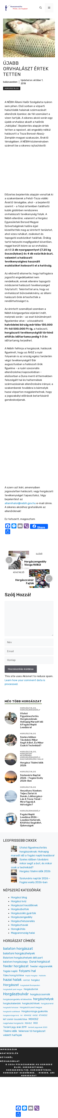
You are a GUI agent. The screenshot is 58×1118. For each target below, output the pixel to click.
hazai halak (12, 980)
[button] (40, 7)
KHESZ (35, 1015)
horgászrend (47, 1003)
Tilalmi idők (10, 1031)
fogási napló (10, 971)
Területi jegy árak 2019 (15, 1027)
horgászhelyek (43, 999)
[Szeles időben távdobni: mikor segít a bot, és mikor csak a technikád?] (14, 861)
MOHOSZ (33, 1019)
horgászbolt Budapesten (30, 985)
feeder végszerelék (41, 966)
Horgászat (11, 985)
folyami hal (27, 971)
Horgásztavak (19, 924)
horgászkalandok (12, 1003)
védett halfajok (12, 1035)
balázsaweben (10, 82)
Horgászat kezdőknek (24, 905)
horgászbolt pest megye (12, 989)
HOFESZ (26, 980)
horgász (35, 980)
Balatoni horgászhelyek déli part (23, 957)
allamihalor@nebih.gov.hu (20, 503)
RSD (35, 1023)
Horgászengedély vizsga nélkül (35, 563)
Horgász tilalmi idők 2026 (34, 871)
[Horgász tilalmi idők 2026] (14, 872)
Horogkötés (18, 929)
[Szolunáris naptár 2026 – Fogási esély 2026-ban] (14, 880)
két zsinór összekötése (15, 1019)
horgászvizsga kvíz (11, 1015)
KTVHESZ (43, 1015)
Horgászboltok (20, 909)
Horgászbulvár (16, 994)
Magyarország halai (23, 932)
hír (21, 1015)
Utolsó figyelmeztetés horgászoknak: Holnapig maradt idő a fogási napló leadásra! (31, 720)
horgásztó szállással (11, 1011)
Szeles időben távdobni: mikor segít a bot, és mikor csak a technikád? (32, 741)
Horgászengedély (21, 917)
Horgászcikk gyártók (23, 913)
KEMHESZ (27, 1015)
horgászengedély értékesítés (17, 999)
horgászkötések (31, 1003)
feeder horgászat (16, 966)
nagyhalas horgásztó (13, 1023)
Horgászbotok (31, 989)
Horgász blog (12, 88)
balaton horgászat (18, 948)
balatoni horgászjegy (15, 961)
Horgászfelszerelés (23, 921)
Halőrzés (42, 976)
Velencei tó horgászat (31, 1031)
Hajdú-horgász (31, 976)
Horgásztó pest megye (31, 1007)
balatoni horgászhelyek (19, 953)
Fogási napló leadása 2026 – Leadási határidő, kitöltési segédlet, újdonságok (31, 820)
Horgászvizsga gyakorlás (34, 1011)
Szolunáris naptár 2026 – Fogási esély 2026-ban (31, 778)
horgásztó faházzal (10, 1008)
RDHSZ (28, 1023)
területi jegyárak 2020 (37, 1027)
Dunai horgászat (39, 961)
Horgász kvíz (18, 901)
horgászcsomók (40, 994)
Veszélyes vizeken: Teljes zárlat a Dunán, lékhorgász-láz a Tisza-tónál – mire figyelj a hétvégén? (31, 797)
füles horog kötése (13, 975)
